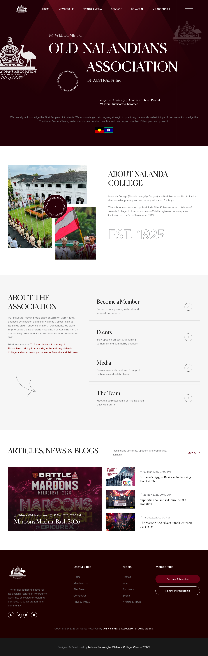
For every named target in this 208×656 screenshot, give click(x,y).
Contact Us (80, 595)
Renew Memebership (177, 590)
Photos (127, 576)
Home (45, 9)
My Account (160, 9)
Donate (136, 9)
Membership (66, 9)
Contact (116, 9)
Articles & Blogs (132, 601)
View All (192, 452)
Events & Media (92, 9)
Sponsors (128, 589)
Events (104, 332)
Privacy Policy (82, 601)
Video (126, 583)
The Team (108, 393)
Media (104, 363)
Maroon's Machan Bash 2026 (47, 522)
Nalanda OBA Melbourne (32, 515)
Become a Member (118, 302)
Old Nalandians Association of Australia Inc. (128, 628)
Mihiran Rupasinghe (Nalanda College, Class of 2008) (119, 647)
